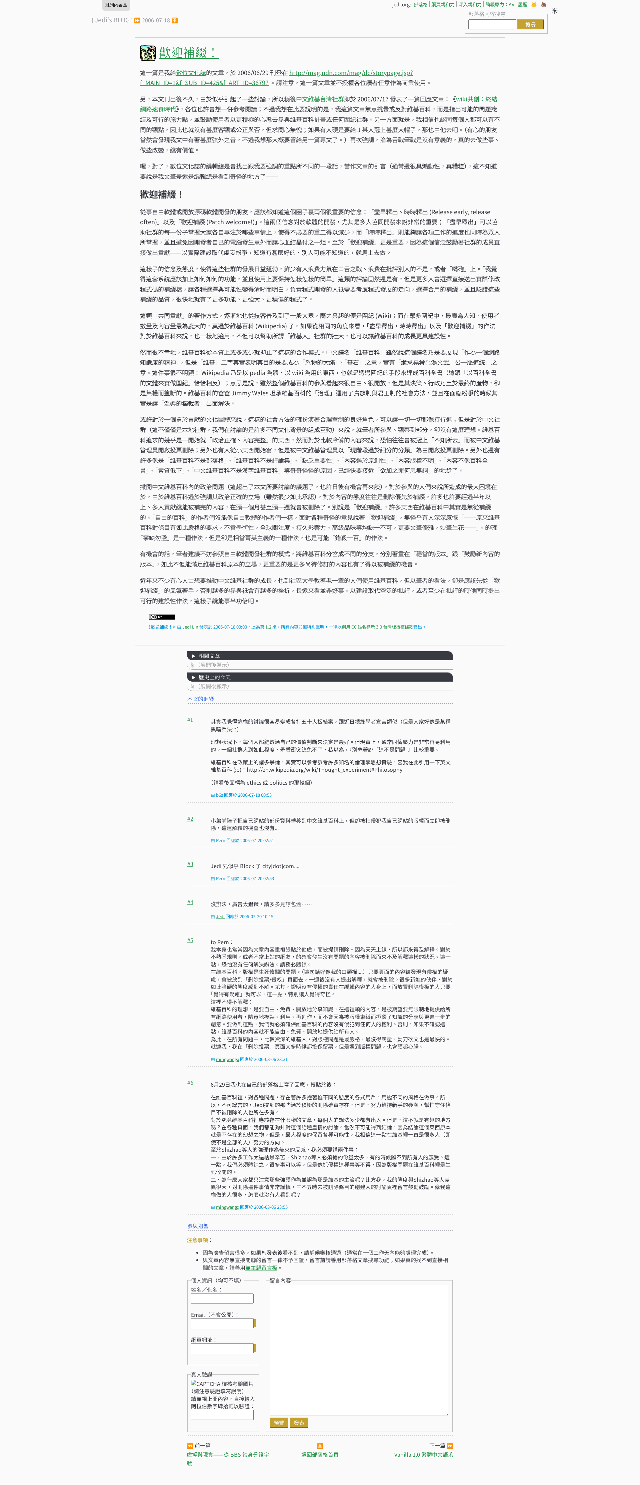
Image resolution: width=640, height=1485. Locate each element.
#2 (190, 818)
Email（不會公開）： (215, 1315)
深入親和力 (470, 4)
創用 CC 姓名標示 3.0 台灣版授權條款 (377, 627)
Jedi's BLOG (112, 19)
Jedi (220, 916)
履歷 (522, 4)
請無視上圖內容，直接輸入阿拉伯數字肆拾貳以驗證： (223, 1402)
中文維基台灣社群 (320, 98)
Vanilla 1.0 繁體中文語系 (423, 1454)
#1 (190, 719)
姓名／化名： (207, 1289)
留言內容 (280, 1280)
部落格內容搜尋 (487, 14)
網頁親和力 (443, 4)
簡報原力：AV (499, 4)
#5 (190, 940)
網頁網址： (204, 1340)
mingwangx (227, 1059)
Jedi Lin (190, 627)
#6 (190, 1082)
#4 (190, 902)
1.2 (268, 627)
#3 (190, 864)
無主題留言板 (261, 1267)
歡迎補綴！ (189, 51)
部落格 (421, 4)
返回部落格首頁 (320, 1454)
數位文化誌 (191, 72)
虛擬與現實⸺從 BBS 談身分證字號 (228, 1458)
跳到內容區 (116, 4)
